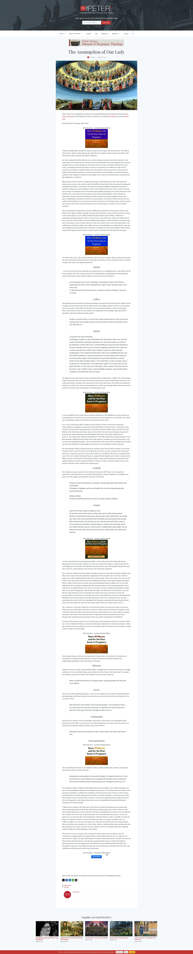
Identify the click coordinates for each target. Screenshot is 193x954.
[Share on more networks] (76, 880)
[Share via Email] (73, 880)
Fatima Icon (104, 33)
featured (66, 887)
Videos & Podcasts (74, 33)
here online (111, 116)
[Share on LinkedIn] (70, 880)
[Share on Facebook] (66, 880)
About (61, 33)
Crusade (88, 33)
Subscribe (106, 22)
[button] (132, 34)
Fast (96, 33)
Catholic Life (67, 885)
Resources (115, 33)
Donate (126, 33)
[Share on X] (63, 880)
